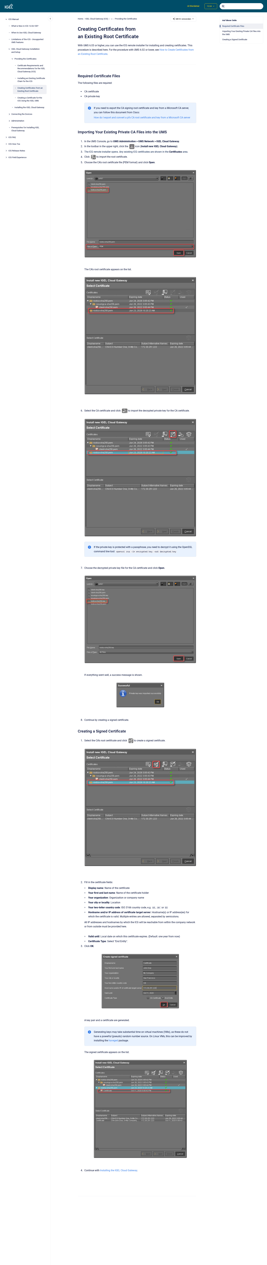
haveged (113, 1040)
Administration (17, 121)
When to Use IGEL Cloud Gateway (26, 32)
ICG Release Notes (16, 151)
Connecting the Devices (21, 114)
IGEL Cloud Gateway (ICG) (96, 19)
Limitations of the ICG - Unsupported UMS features (27, 41)
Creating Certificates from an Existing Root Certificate (30, 89)
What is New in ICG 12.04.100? (24, 26)
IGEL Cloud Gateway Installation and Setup (25, 50)
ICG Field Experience (17, 157)
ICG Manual (13, 19)
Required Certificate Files (233, 26)
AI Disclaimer (193, 6)
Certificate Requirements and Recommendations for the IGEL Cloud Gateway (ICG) (31, 68)
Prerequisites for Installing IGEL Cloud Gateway (25, 129)
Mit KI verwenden (183, 19)
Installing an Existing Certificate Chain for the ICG (31, 80)
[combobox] (241, 6)
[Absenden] (223, 6)
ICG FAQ (12, 137)
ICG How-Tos (14, 144)
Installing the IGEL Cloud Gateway (29, 107)
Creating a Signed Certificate (234, 39)
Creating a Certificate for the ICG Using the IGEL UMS (29, 99)
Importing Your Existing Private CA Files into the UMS (241, 33)
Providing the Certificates (25, 59)
